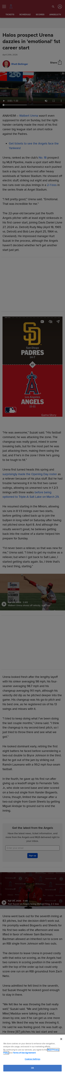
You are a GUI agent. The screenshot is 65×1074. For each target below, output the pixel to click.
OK (32, 1068)
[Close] (61, 1039)
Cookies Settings (32, 1059)
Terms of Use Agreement (24, 1053)
